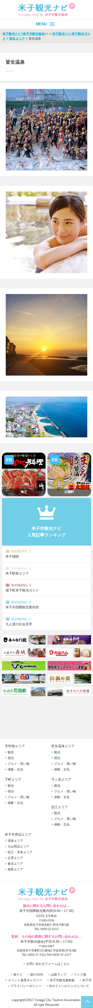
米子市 (87, 980)
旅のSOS (36, 974)
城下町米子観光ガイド (22, 587)
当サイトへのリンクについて (69, 986)
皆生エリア (17, 38)
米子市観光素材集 (62, 980)
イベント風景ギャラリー (25, 980)
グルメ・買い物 (18, 763)
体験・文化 (15, 769)
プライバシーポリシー (25, 986)
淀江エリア (59, 807)
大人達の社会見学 (18, 621)
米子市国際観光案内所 (22, 604)
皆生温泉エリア (63, 746)
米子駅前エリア (18, 570)
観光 (11, 752)
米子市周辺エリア (18, 834)
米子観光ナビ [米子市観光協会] (24, 34)
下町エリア (13, 779)
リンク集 (80, 974)
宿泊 (11, 758)
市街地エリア (15, 746)
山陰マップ (58, 974)
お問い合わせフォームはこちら (48, 964)
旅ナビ (18, 974)
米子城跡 (18, 553)
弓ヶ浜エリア (61, 779)
